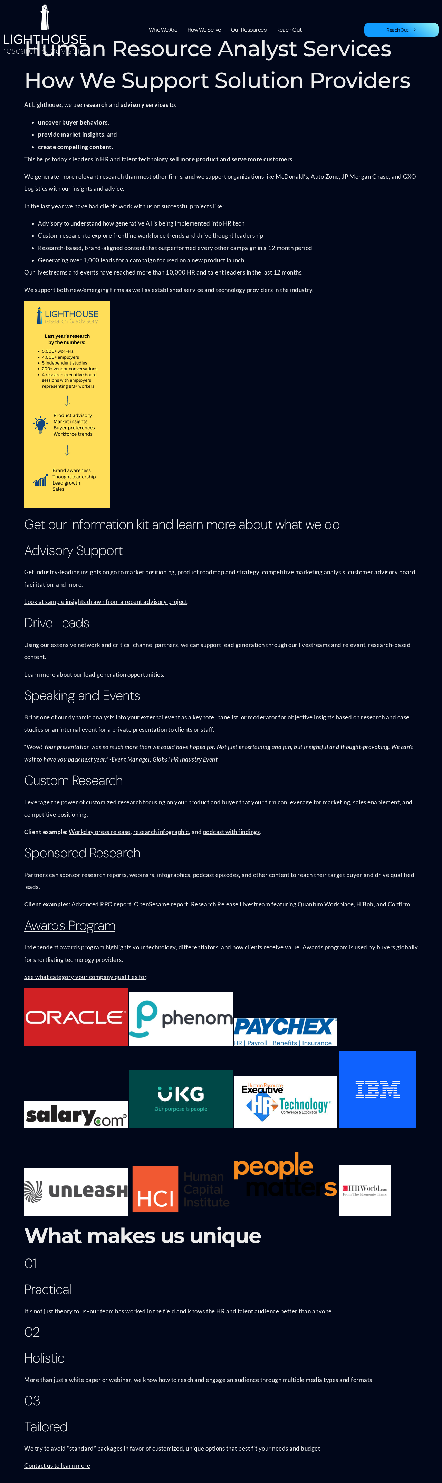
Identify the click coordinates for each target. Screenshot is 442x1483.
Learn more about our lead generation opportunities (93, 674)
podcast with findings (231, 831)
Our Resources (249, 29)
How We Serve (204, 29)
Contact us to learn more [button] (57, 1465)
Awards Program (69, 925)
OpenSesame (152, 904)
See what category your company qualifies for (85, 977)
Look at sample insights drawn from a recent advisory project (105, 601)
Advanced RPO (92, 904)
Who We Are (163, 29)
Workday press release (100, 831)
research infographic (161, 831)
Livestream (255, 904)
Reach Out (289, 29)
